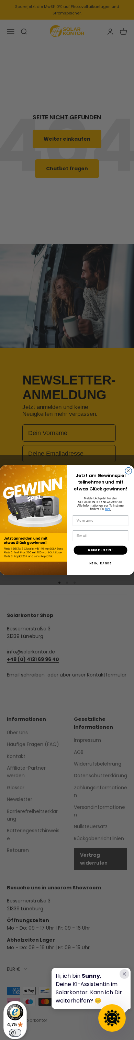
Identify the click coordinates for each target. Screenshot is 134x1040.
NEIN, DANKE (100, 563)
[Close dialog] (128, 470)
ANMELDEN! (100, 550)
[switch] (15, 1033)
